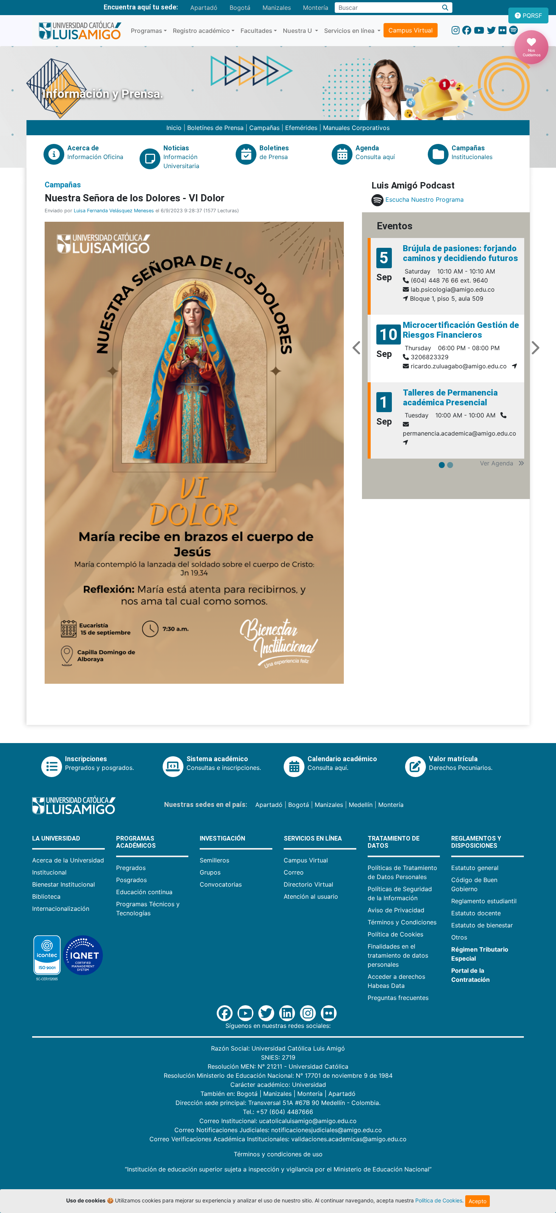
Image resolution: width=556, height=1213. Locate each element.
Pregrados (131, 868)
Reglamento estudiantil (484, 901)
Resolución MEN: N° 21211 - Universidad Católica (278, 1066)
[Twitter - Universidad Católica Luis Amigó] (491, 30)
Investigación (222, 838)
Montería (315, 7)
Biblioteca (46, 896)
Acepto (477, 1201)
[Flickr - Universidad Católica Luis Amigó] (502, 30)
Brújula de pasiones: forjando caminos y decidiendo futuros (460, 253)
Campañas (264, 127)
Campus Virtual (410, 30)
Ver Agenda (497, 463)
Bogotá (240, 7)
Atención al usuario (311, 896)
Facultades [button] (256, 30)
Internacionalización (60, 908)
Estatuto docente (476, 913)
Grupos (210, 872)
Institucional (49, 872)
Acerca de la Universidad (68, 860)
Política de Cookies (395, 934)
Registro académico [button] (201, 30)
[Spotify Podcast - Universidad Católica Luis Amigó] (513, 30)
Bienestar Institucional (63, 884)
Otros (459, 937)
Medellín (361, 804)
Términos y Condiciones (402, 922)
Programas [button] (146, 30)
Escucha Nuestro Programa (424, 199)
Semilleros (214, 860)
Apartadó (203, 7)
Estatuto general (475, 868)
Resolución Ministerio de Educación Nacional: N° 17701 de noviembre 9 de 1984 (278, 1075)
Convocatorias (221, 884)
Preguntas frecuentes (398, 997)
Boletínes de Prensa (215, 127)
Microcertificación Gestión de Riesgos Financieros (461, 330)
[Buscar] (445, 7)
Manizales (276, 7)
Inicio (174, 127)
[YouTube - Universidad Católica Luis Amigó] (479, 30)
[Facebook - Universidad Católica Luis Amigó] (466, 30)
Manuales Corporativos (356, 127)
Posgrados (131, 880)
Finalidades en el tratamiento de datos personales (398, 955)
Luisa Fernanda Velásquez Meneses (114, 210)
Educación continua (144, 892)
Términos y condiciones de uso (278, 1154)
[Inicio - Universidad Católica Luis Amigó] (80, 30)
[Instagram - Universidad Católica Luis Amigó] (456, 30)
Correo (294, 872)
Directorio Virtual (308, 884)
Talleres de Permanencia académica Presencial (450, 397)
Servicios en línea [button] (350, 30)
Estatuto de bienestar (482, 925)
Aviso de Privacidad (396, 910)
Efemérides (301, 127)
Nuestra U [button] (298, 30)
